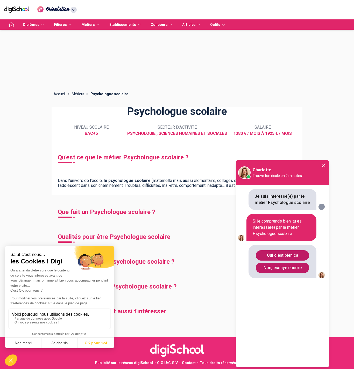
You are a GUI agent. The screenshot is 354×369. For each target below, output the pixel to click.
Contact (189, 363)
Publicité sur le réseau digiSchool (124, 363)
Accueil (60, 94)
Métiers (78, 94)
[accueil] (11, 24)
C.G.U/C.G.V (167, 363)
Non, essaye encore (283, 267)
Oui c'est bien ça (282, 255)
